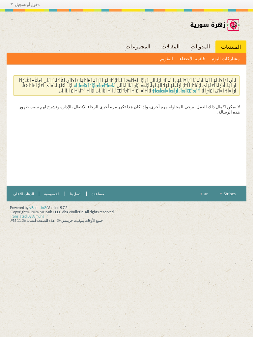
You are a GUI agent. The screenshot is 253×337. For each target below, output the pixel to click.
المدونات (200, 46)
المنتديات (231, 46)
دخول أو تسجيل (27, 4)
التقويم (166, 58)
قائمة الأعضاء (192, 58)
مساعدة (98, 194)
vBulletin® (38, 207)
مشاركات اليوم (225, 58)
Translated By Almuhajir (29, 216)
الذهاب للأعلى (23, 194)
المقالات (170, 46)
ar (206, 193)
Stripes (229, 193)
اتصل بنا (75, 194)
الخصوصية (52, 194)
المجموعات (138, 46)
